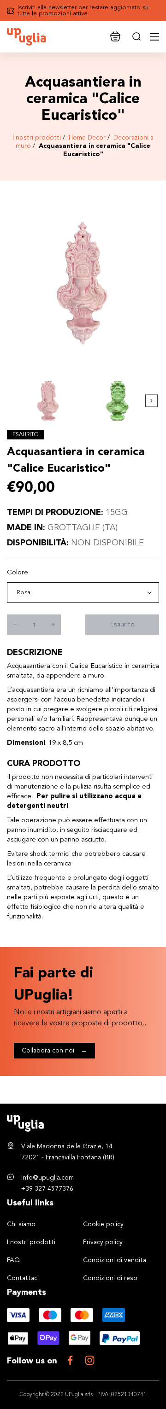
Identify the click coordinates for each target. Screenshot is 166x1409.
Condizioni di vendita (114, 1260)
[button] (151, 401)
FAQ (13, 1260)
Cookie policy (103, 1224)
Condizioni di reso (110, 1278)
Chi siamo (21, 1224)
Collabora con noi (54, 1050)
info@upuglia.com (47, 1178)
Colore (17, 572)
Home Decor (87, 137)
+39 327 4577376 (47, 1189)
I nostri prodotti (36, 137)
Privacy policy (103, 1242)
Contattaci (23, 1278)
